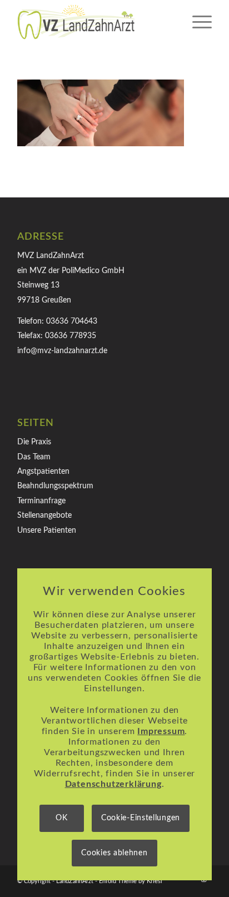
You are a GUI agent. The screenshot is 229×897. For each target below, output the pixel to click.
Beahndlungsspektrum (55, 486)
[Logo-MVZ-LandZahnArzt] (95, 22)
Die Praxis (34, 442)
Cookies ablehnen (114, 853)
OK (61, 818)
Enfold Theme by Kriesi (130, 881)
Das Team (34, 457)
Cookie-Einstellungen (140, 818)
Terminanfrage (41, 501)
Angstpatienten (43, 471)
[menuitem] (196, 22)
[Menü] (196, 22)
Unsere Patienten (46, 530)
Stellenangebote (44, 515)
